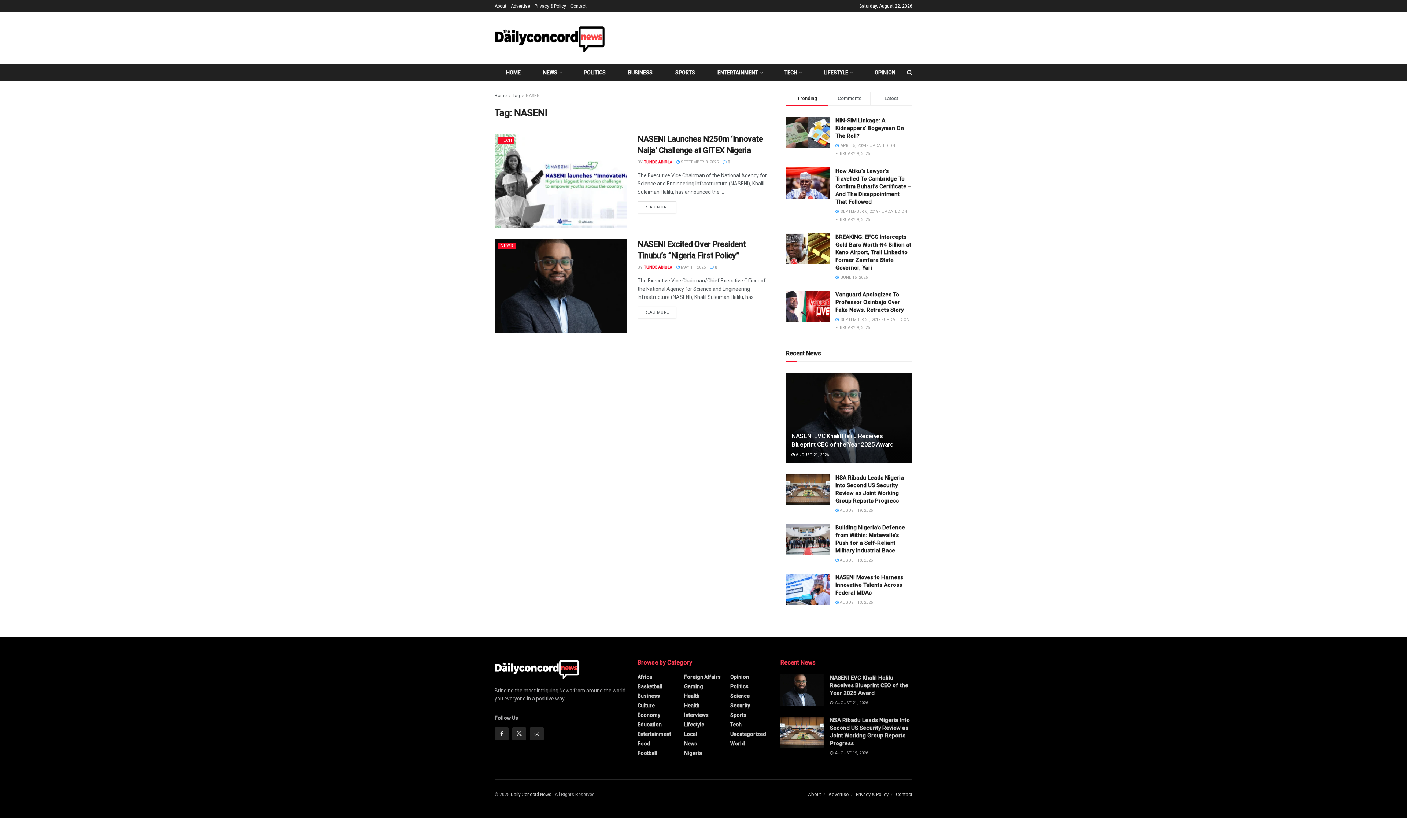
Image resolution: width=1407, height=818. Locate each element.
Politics (595, 72)
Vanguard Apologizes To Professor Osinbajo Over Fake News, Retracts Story (869, 302)
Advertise (520, 6)
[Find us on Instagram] (537, 733)
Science (740, 696)
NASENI (533, 95)
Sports (685, 72)
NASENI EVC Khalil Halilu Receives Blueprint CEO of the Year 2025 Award (869, 685)
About (500, 6)
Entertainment (737, 72)
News (550, 72)
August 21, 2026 (812, 454)
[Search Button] (909, 72)
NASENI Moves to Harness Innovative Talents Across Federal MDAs (869, 585)
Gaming (693, 686)
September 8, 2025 (699, 162)
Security (740, 705)
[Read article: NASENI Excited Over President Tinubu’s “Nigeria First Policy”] (561, 286)
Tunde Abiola (658, 162)
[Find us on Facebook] (502, 733)
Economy (649, 715)
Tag (516, 95)
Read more (660, 207)
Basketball (650, 686)
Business (640, 72)
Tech (790, 72)
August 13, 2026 (856, 602)
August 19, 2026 (856, 510)
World (737, 744)
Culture (646, 705)
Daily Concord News (531, 794)
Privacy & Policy (550, 6)
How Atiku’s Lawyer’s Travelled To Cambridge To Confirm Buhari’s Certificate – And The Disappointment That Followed (873, 186)
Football (647, 753)
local (690, 734)
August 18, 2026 (856, 560)
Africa (645, 677)
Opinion (885, 72)
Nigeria (693, 753)
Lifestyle (836, 72)
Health (691, 696)
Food (644, 744)
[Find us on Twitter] (519, 733)
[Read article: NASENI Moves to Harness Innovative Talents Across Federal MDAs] (808, 589)
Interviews (696, 715)
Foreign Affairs (702, 677)
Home (513, 72)
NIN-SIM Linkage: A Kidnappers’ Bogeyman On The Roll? (869, 128)
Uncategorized (748, 734)
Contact (578, 6)
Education (650, 725)
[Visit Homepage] (550, 38)
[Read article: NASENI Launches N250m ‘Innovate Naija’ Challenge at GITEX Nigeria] (561, 181)
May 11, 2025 (693, 267)
